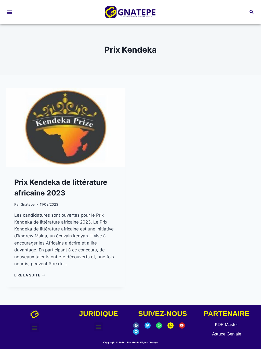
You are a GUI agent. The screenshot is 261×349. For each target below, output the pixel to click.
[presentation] (65, 127)
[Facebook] (136, 325)
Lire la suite (29, 275)
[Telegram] (136, 332)
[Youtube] (182, 325)
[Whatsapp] (159, 325)
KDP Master (226, 324)
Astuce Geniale (226, 334)
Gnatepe (28, 204)
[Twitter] (148, 325)
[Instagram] (170, 325)
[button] (9, 12)
